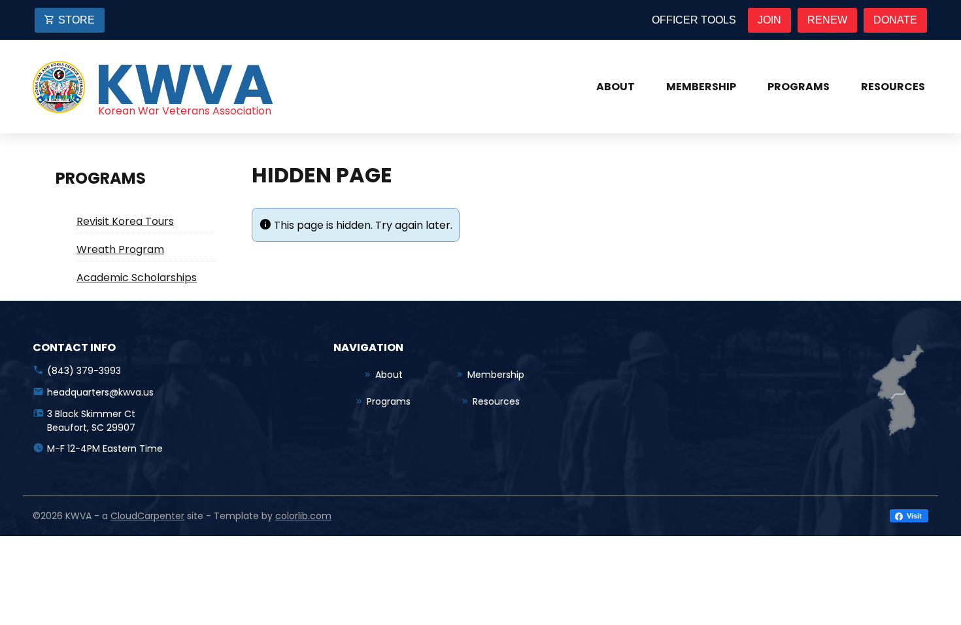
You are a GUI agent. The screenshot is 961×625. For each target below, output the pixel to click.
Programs (798, 86)
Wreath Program (120, 249)
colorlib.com (303, 515)
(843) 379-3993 (84, 370)
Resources (893, 86)
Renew (827, 19)
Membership (701, 86)
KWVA (184, 84)
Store (76, 19)
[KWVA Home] (59, 87)
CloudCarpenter (147, 515)
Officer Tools (694, 19)
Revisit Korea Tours (125, 221)
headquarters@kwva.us (100, 392)
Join (769, 19)
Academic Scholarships (136, 277)
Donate (895, 19)
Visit (913, 516)
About (615, 86)
